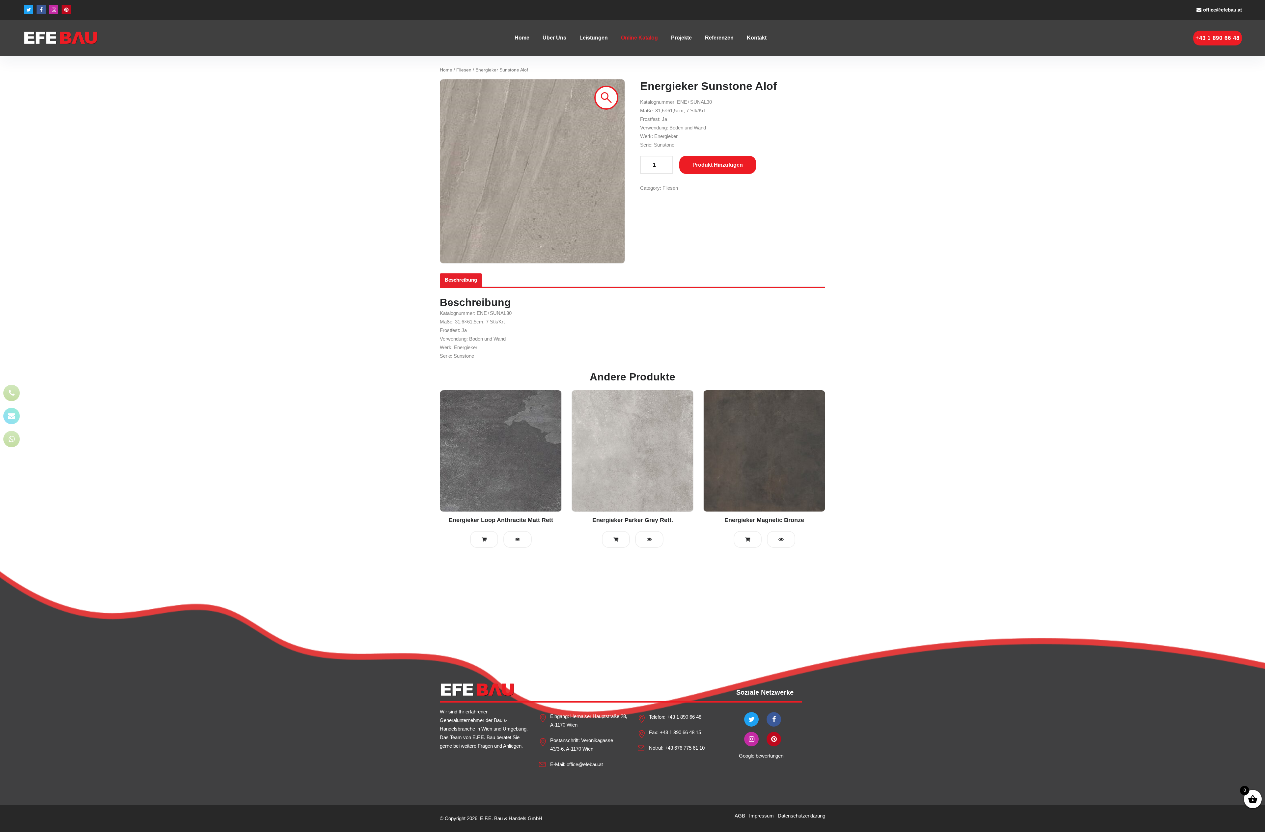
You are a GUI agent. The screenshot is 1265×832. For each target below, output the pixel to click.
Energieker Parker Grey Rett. (632, 520)
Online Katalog (639, 38)
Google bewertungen (761, 756)
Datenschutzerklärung (801, 815)
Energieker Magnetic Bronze (764, 520)
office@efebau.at (1222, 10)
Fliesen (463, 70)
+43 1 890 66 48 (684, 717)
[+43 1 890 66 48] (11, 393)
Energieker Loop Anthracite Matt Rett (501, 520)
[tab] (461, 280)
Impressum (761, 815)
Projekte (681, 38)
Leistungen (593, 38)
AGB (740, 815)
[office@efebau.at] (11, 416)
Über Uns (554, 38)
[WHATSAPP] (11, 439)
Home (522, 38)
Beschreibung (461, 280)
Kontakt (757, 38)
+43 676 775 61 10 (685, 748)
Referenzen (719, 38)
